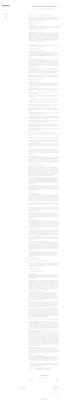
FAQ (5, 18)
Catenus (46, 399)
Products (5, 16)
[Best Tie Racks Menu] (8, 14)
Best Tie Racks (5, 14)
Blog (5, 12)
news (44, 4)
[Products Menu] (7, 16)
